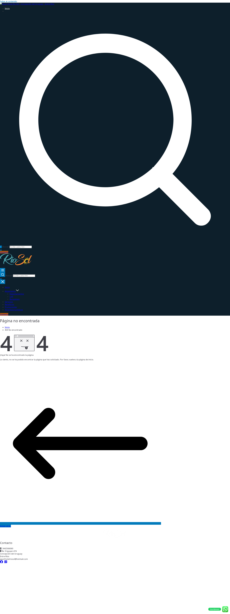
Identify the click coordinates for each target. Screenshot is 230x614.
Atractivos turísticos (14, 309)
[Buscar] (1, 247)
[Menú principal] (2, 270)
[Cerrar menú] (2, 282)
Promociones (11, 307)
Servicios (9, 302)
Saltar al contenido (8, 1)
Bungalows (15, 299)
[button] (1, 250)
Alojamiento (10, 291)
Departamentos (17, 294)
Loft (11, 296)
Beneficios (9, 304)
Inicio (7, 8)
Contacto (4, 252)
